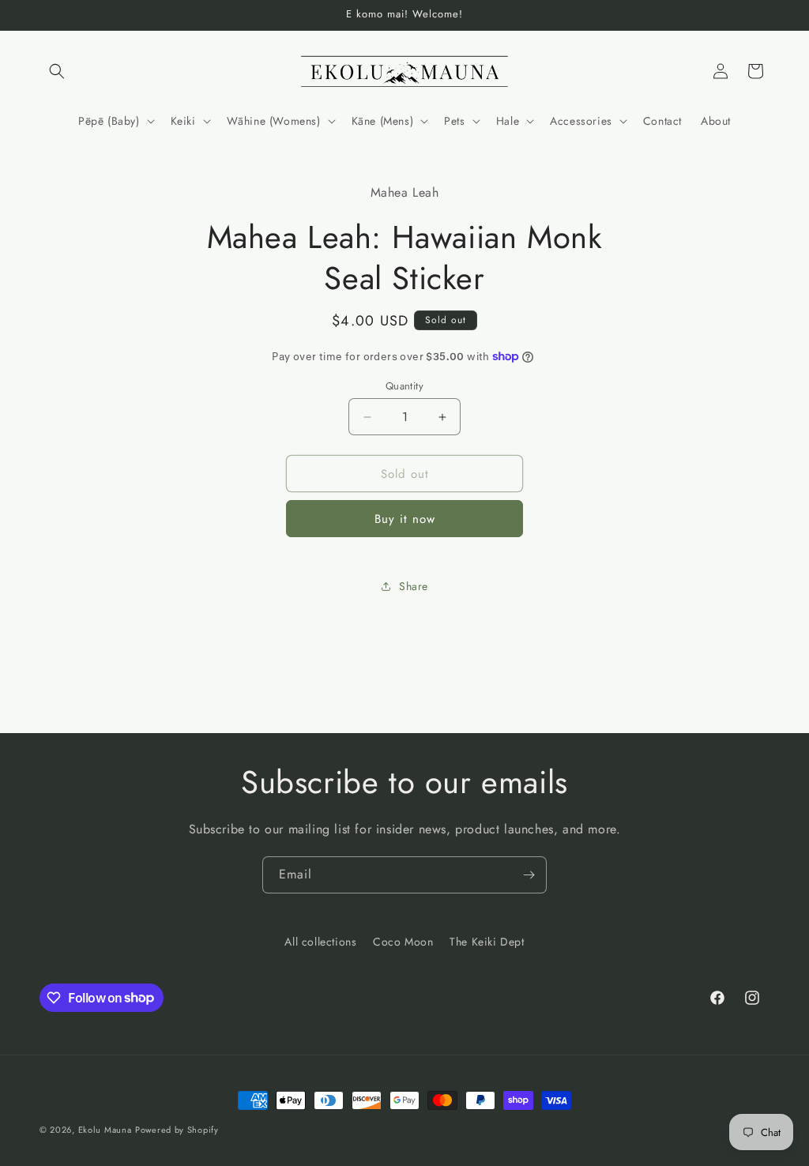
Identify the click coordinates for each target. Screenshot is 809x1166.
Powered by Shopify (177, 1129)
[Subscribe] (528, 874)
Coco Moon (403, 942)
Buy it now (404, 519)
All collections (320, 942)
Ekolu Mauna (105, 1129)
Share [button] (413, 586)
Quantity (404, 385)
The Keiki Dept (487, 942)
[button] (57, 71)
